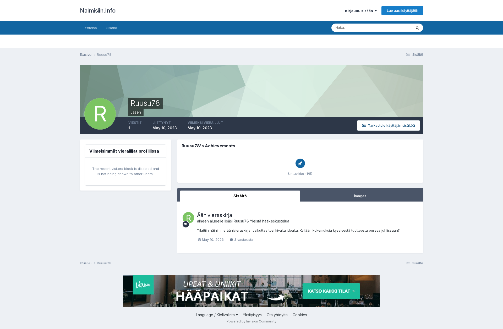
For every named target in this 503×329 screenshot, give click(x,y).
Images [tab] (360, 196)
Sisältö (111, 28)
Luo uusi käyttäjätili (402, 10)
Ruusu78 (241, 221)
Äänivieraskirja (214, 215)
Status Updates (392, 28)
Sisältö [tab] (240, 196)
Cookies (300, 315)
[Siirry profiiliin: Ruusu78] (188, 218)
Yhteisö (91, 28)
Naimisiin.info (97, 10)
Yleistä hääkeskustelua (269, 221)
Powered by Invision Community (251, 321)
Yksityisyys (252, 315)
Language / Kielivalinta (216, 315)
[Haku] (417, 28)
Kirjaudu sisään (360, 11)
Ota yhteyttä (277, 315)
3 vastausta (243, 239)
